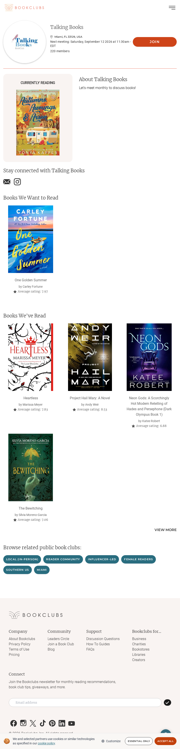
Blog (51, 649)
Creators (138, 660)
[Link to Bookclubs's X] (33, 723)
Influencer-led (102, 559)
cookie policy (46, 743)
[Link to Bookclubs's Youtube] (71, 723)
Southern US (17, 569)
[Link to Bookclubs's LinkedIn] (62, 723)
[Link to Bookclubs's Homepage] (24, 8)
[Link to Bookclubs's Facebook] (13, 723)
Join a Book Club (61, 644)
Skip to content (90, 9)
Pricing (14, 655)
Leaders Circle (58, 639)
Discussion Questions (103, 639)
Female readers (138, 559)
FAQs (90, 649)
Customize (113, 741)
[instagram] (17, 181)
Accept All (165, 741)
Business (139, 639)
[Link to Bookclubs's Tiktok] (42, 723)
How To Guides (98, 644)
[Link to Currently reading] (37, 122)
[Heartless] (30, 357)
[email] (6, 181)
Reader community (63, 559)
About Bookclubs (22, 639)
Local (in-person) (22, 559)
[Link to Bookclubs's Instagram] (23, 723)
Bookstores (140, 649)
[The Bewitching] (30, 467)
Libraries (138, 655)
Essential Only (139, 741)
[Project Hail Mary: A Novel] (90, 357)
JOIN (155, 42)
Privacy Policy (20, 644)
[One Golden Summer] (30, 239)
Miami (42, 569)
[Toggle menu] (172, 7)
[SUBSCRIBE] (167, 702)
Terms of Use (19, 649)
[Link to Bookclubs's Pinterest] (52, 723)
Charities (139, 644)
